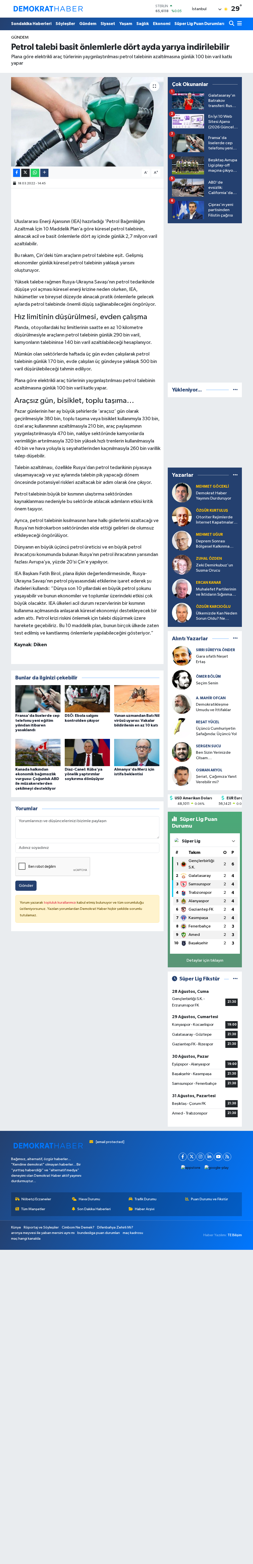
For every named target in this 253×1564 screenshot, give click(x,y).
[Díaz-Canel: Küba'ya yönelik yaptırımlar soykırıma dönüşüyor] (87, 752)
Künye (16, 1227)
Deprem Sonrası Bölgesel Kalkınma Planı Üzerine (213, 544)
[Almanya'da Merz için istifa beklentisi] (136, 752)
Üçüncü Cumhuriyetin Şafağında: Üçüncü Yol (216, 731)
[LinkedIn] (209, 1157)
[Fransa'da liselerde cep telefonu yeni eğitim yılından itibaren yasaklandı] (38, 699)
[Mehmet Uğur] (182, 540)
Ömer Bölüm (208, 676)
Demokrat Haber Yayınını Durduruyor (213, 496)
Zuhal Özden (209, 558)
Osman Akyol (209, 770)
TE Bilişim (235, 1235)
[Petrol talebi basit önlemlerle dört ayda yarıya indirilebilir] (87, 122)
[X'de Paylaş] (25, 173)
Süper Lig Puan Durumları (199, 24)
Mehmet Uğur (209, 534)
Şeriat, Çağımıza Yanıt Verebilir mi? (216, 779)
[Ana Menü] (238, 24)
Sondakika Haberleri (31, 24)
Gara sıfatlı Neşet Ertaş (212, 659)
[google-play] (217, 1168)
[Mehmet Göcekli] (182, 492)
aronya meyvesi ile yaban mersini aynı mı (43, 1233)
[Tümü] (235, 390)
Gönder (26, 886)
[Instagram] (200, 1157)
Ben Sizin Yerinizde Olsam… (213, 755)
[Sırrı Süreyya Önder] (182, 656)
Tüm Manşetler (33, 1209)
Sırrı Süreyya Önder (215, 650)
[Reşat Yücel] (182, 728)
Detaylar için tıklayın (205, 960)
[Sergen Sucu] (182, 752)
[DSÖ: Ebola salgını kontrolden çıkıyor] (87, 699)
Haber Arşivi (144, 1209)
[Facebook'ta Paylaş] (16, 173)
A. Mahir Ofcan (211, 698)
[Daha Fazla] (44, 173)
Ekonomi (161, 24)
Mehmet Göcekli (212, 486)
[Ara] (232, 24)
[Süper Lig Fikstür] (235, 979)
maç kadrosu (133, 1233)
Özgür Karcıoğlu (213, 607)
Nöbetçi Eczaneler (36, 1199)
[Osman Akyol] (182, 776)
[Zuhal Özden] (182, 564)
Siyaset (108, 24)
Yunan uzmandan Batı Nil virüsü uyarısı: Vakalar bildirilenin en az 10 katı (136, 720)
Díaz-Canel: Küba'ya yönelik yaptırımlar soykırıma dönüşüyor (84, 774)
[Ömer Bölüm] (182, 680)
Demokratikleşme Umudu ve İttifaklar (213, 707)
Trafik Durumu (145, 1199)
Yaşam (125, 24)
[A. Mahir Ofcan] (182, 704)
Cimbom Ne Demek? (78, 1227)
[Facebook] (183, 1157)
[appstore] (191, 1168)
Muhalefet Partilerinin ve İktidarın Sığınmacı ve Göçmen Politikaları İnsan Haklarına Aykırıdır (216, 592)
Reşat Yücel (207, 722)
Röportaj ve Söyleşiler (41, 1227)
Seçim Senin (207, 683)
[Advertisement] (205, 301)
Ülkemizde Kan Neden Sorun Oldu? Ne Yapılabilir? (216, 616)
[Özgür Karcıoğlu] (182, 613)
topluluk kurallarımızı (60, 902)
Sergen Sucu (208, 746)
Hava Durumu (89, 1199)
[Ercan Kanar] (182, 588)
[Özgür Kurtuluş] (182, 516)
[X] (192, 1157)
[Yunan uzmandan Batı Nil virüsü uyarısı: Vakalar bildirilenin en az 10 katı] (136, 699)
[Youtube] (218, 1157)
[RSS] (227, 1157)
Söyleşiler (65, 24)
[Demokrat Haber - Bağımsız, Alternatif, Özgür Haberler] (48, 8)
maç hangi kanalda (26, 1238)
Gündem (87, 24)
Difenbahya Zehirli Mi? (115, 1227)
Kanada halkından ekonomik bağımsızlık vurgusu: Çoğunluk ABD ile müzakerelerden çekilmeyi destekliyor (37, 778)
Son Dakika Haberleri (94, 1209)
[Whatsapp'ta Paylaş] (35, 173)
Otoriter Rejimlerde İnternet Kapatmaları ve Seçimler (215, 520)
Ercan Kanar (208, 583)
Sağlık (142, 24)
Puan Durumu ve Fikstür (209, 1199)
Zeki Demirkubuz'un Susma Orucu (214, 568)
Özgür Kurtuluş (212, 510)
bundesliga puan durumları (98, 1233)
